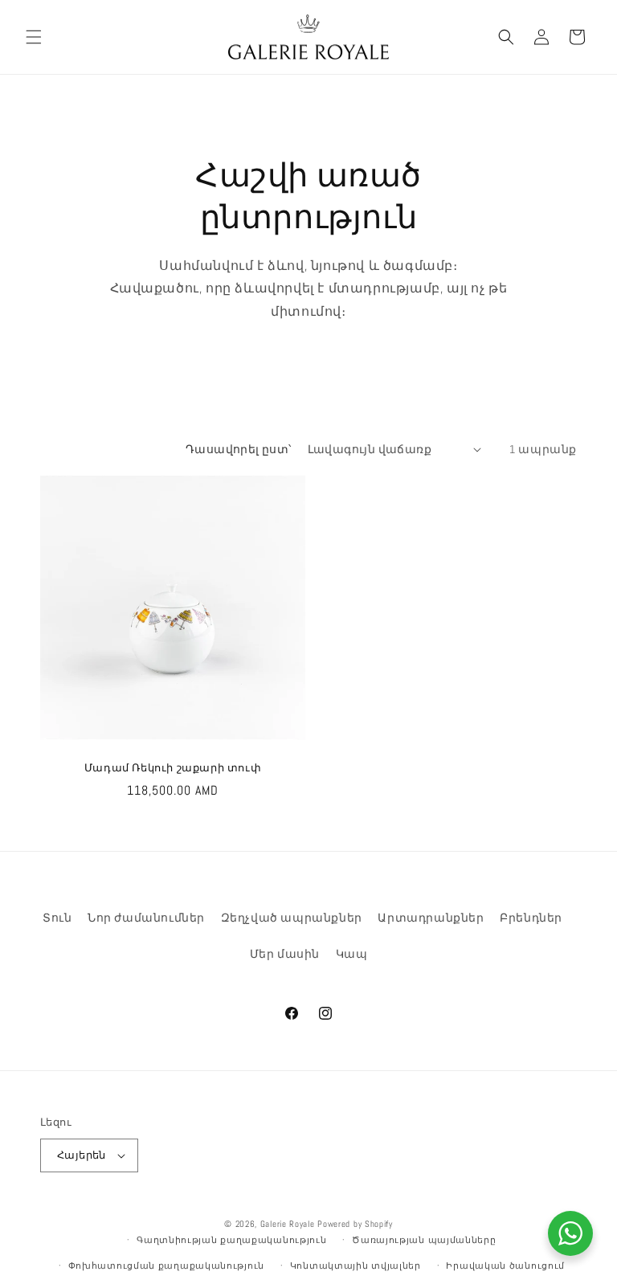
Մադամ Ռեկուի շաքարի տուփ (172, 768)
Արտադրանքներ (431, 917)
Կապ (352, 954)
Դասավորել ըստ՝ (239, 449)
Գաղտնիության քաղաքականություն (231, 1239)
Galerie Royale (287, 1223)
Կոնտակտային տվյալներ (355, 1265)
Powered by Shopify (355, 1223)
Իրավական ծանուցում (505, 1265)
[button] (33, 37)
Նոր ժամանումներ (146, 917)
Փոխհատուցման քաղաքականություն (166, 1265)
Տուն (57, 917)
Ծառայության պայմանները (424, 1239)
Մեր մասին (285, 954)
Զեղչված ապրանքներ (291, 917)
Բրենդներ (531, 917)
